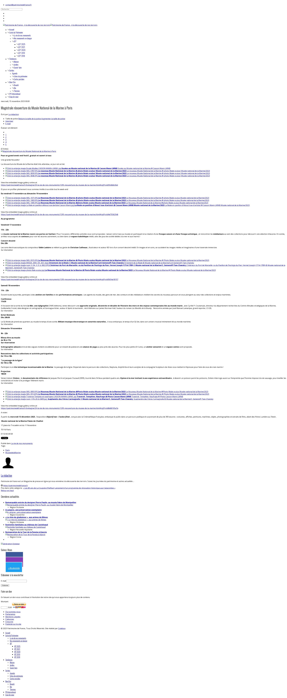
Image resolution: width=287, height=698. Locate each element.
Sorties (11, 70)
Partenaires (10, 614)
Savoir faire (18, 67)
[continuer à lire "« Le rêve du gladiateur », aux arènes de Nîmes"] (25, 519)
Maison (16, 61)
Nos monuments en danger (23, 38)
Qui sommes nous (13, 612)
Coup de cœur (13, 96)
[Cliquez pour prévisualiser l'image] (28, 151)
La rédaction (13, 114)
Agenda (14, 73)
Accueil (11, 29)
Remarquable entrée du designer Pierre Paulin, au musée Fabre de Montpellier (40, 502)
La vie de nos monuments (22, 35)
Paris (7, 450)
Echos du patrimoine (20, 76)
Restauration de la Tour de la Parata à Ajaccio (26, 532)
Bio (15, 88)
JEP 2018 (21, 55)
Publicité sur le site (13, 624)
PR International (14, 93)
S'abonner (9, 619)
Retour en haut (7, 490)
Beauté (16, 85)
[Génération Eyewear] (10, 544)
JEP (15, 41)
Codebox (61, 628)
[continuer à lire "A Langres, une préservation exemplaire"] (23, 512)
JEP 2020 (21, 50)
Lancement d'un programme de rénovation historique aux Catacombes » (84, 488)
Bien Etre (12, 82)
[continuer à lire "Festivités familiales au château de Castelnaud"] (25, 527)
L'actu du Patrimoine (16, 32)
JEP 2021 (21, 47)
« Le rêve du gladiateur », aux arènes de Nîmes (26, 517)
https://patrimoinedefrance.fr (15, 485)
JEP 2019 (21, 52)
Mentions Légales (12, 616)
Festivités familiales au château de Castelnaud (26, 524)
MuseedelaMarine (13, 452)
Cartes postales (19, 79)
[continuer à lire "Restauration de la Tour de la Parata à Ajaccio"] (25, 534)
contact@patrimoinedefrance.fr (18, 5)
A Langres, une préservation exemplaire (23, 510)
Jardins (16, 64)
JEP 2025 (21, 44)
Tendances (12, 58)
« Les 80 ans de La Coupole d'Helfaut (38, 488)
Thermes (17, 90)
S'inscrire (9, 621)
